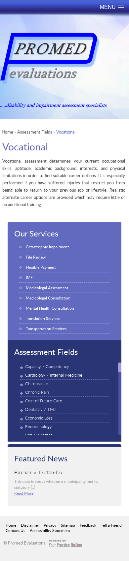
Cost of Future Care (43, 400)
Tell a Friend (111, 525)
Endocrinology (38, 426)
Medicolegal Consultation (48, 297)
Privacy (50, 525)
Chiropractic (36, 383)
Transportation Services (46, 328)
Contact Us (15, 530)
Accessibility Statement (50, 530)
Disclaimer (30, 525)
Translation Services (43, 318)
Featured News (40, 458)
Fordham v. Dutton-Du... (40, 472)
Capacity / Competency (47, 366)
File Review (36, 257)
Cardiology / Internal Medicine (53, 375)
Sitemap (68, 525)
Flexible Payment (41, 267)
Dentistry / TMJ (40, 409)
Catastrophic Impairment (47, 246)
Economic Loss (39, 418)
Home (7, 132)
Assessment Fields (34, 132)
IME (29, 277)
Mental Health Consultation (50, 308)
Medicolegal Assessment (47, 287)
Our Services (36, 233)
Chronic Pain (37, 392)
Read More (23, 493)
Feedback (88, 525)
